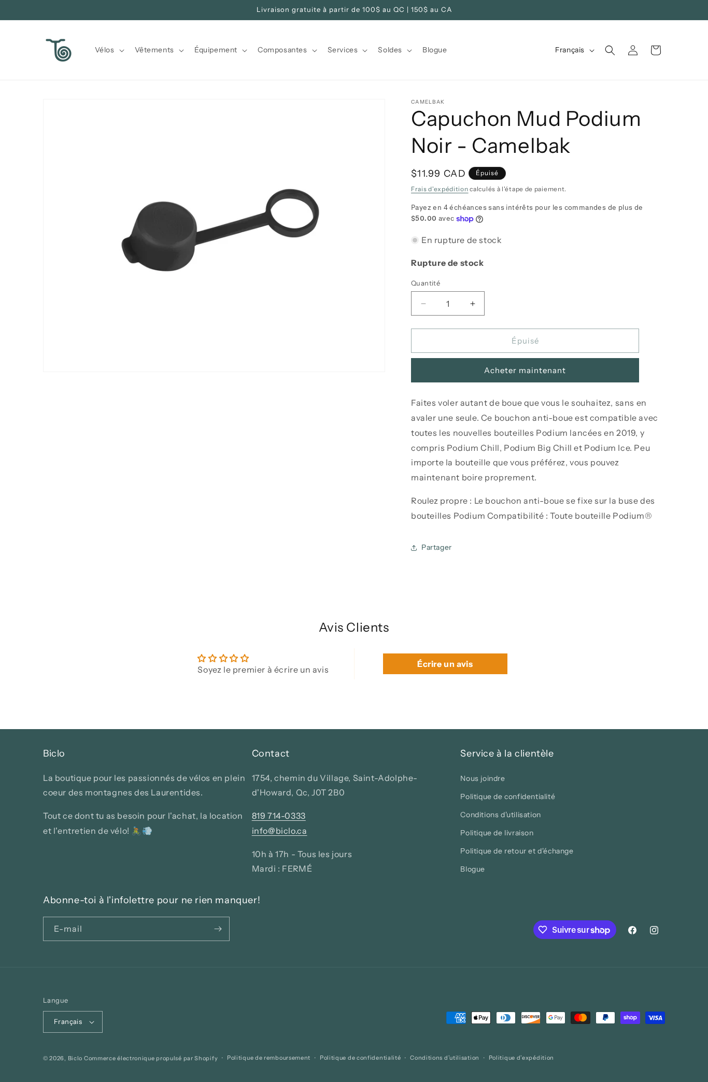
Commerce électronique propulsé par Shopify (151, 1058)
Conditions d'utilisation (500, 814)
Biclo (75, 1058)
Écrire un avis (445, 664)
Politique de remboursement (268, 1057)
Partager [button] (436, 547)
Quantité (425, 283)
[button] (109, 50)
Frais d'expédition (440, 189)
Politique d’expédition (521, 1057)
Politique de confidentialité (507, 796)
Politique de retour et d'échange (516, 851)
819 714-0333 (279, 815)
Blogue (472, 869)
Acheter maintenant (525, 370)
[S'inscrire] (217, 929)
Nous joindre (482, 778)
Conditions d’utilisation (444, 1057)
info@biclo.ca (279, 830)
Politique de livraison (496, 832)
